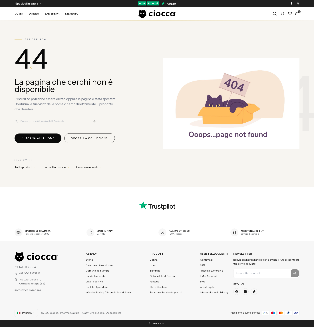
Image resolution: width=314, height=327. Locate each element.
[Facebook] (291, 3)
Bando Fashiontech (97, 276)
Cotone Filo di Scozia (162, 276)
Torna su (159, 323)
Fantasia (154, 281)
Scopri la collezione (89, 138)
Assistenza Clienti (214, 253)
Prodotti (157, 253)
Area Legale (207, 287)
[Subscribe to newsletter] (295, 273)
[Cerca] (94, 121)
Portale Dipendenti (97, 287)
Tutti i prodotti (23, 167)
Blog (203, 281)
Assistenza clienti (87, 167)
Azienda (91, 253)
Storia (89, 259)
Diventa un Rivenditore (99, 265)
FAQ (202, 265)
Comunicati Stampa (97, 270)
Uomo (19, 13)
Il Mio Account (208, 276)
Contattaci (206, 259)
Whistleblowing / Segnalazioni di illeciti (109, 292)
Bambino (155, 270)
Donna (34, 13)
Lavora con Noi (95, 281)
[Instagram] (298, 3)
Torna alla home (40, 138)
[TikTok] (254, 291)
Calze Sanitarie (159, 287)
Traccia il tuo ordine (54, 167)
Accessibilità (113, 312)
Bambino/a (52, 13)
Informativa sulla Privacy (214, 292)
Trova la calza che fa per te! (166, 292)
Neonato (71, 13)
